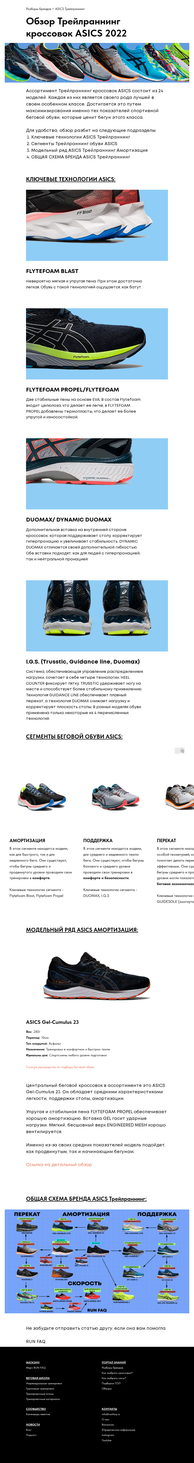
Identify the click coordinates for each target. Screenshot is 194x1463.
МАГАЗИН (33, 1362)
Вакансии (108, 1424)
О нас (105, 1419)
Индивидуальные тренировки (44, 1383)
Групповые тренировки (40, 1388)
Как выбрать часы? (114, 1378)
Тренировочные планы (40, 1393)
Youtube (106, 1440)
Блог (29, 1429)
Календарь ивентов (38, 1414)
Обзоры (107, 1388)
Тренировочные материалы (43, 1399)
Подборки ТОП (111, 1383)
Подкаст (31, 1435)
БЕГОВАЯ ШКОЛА (38, 1378)
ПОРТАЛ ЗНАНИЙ (114, 1362)
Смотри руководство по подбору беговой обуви (60, 1067)
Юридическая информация (118, 1429)
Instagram (108, 1435)
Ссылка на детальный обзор (59, 1165)
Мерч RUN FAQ (36, 1367)
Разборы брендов (39, 9)
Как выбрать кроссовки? (117, 1373)
